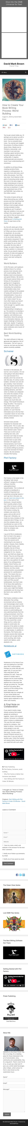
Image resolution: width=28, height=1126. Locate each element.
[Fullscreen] (23, 985)
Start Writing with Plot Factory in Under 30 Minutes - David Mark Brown (13, 801)
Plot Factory (8, 769)
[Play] (5, 985)
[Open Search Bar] (25, 72)
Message (6, 1089)
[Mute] (20, 985)
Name (5, 1077)
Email (5, 1083)
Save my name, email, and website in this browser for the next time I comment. (13, 847)
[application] (14, 981)
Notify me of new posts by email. (14, 859)
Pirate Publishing (9, 767)
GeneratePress (14, 1123)
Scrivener (15, 769)
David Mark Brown (14, 63)
